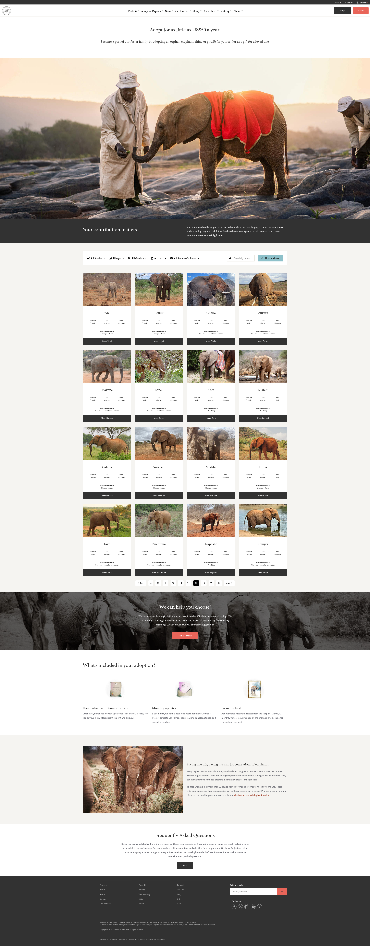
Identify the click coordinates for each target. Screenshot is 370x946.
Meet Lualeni (263, 418)
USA (179, 903)
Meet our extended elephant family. (251, 795)
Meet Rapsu (159, 418)
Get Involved (105, 903)
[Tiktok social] (259, 908)
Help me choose (272, 258)
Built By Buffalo (159, 939)
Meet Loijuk (159, 341)
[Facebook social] (234, 908)
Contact (180, 885)
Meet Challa (211, 341)
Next (228, 583)
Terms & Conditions (118, 939)
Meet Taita (107, 572)
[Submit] (230, 258)
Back (142, 583)
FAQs (185, 865)
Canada (180, 889)
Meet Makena (107, 418)
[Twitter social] (240, 908)
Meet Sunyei (263, 572)
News (102, 889)
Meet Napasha (211, 572)
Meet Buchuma (159, 572)
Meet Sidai (107, 341)
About (141, 903)
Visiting (141, 889)
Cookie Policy (132, 939)
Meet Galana (107, 495)
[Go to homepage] (6, 10)
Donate (360, 10)
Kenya (180, 894)
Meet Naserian (159, 495)
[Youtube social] (253, 908)
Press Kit (142, 885)
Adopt (342, 10)
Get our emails (236, 885)
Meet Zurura (263, 341)
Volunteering (144, 894)
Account (338, 2)
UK (178, 898)
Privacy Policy (104, 939)
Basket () (364, 2)
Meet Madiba (211, 495)
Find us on (236, 901)
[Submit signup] (282, 891)
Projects (103, 885)
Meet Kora (211, 418)
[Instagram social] (246, 908)
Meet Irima (263, 495)
